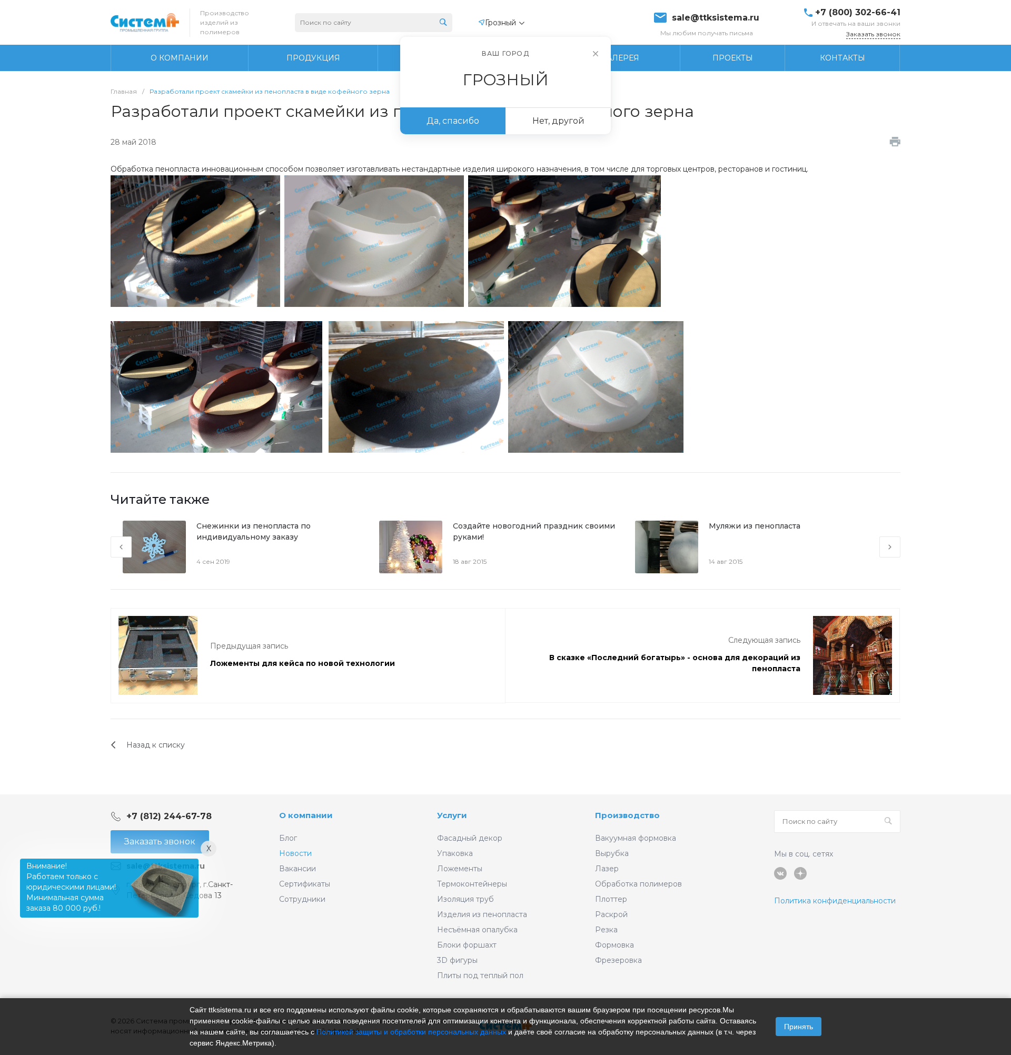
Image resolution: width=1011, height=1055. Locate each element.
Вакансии (297, 868)
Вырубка (612, 853)
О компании (306, 815)
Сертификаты (304, 884)
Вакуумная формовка (635, 838)
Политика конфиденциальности (835, 900)
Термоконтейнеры (472, 884)
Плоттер (611, 899)
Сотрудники (302, 899)
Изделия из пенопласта (482, 914)
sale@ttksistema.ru (715, 18)
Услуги (452, 815)
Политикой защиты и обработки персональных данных (411, 1032)
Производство (627, 815)
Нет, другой (558, 121)
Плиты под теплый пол (480, 975)
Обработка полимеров (638, 884)
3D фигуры (457, 960)
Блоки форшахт (467, 945)
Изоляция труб (465, 899)
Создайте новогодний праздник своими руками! (534, 531)
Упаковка (455, 853)
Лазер (607, 868)
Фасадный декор (469, 838)
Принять (798, 1026)
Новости (295, 853)
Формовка (614, 945)
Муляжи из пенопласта (754, 526)
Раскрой (611, 914)
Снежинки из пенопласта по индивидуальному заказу (253, 531)
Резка (606, 929)
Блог (288, 838)
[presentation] (121, 547)
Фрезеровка (618, 960)
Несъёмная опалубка (477, 929)
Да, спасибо (453, 121)
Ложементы (459, 868)
